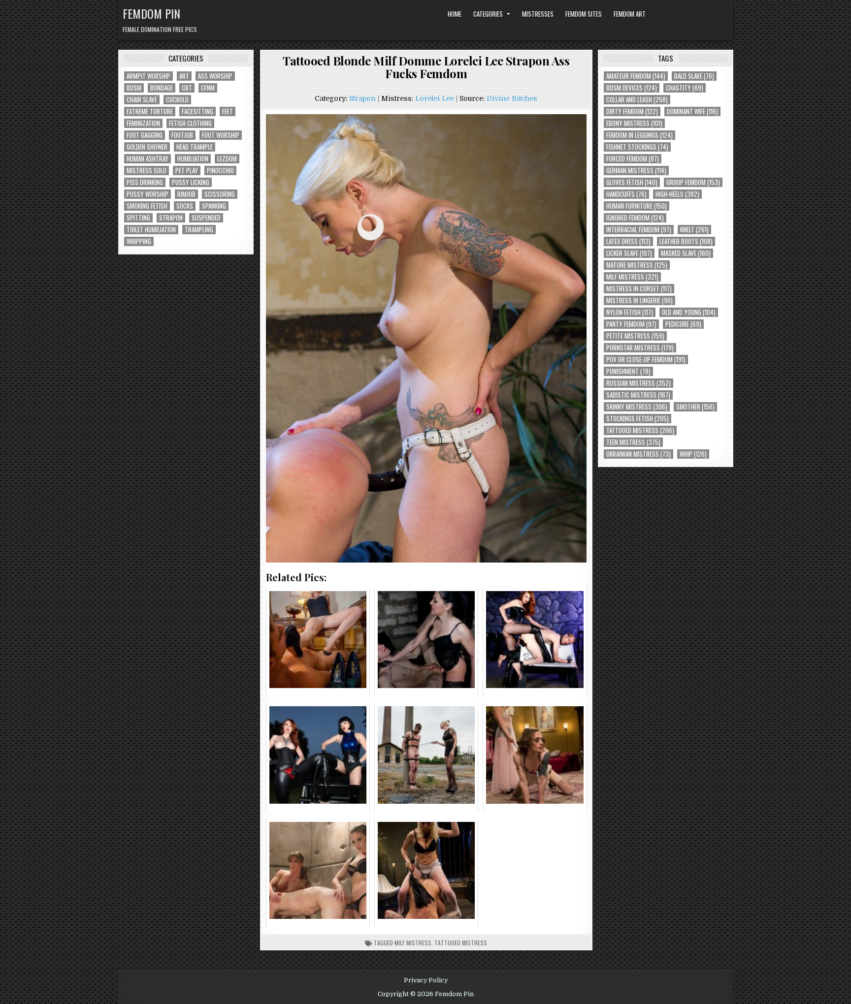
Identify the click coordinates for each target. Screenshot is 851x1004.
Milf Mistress (412, 943)
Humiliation (192, 158)
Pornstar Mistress (640, 347)
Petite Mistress (635, 336)
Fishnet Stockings (637, 147)
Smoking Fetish (147, 206)
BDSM (134, 88)
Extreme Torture (150, 111)
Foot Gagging (145, 135)
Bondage (161, 88)
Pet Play (186, 170)
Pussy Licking (190, 182)
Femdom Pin (151, 13)
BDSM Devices (631, 88)
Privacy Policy (426, 980)
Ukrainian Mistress (638, 454)
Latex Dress (628, 241)
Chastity (684, 88)
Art (184, 76)
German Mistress (636, 170)
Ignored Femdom (635, 217)
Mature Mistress (636, 265)
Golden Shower (147, 147)
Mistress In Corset (639, 288)
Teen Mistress (633, 442)
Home (454, 14)
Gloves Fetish (631, 182)
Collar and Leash (637, 99)
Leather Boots (686, 241)
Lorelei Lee (434, 98)
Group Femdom (693, 182)
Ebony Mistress (634, 123)
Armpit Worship (148, 76)
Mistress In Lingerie (639, 300)
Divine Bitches (512, 98)
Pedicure (683, 324)
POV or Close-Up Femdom (646, 359)
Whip (693, 454)
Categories (488, 14)
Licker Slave (629, 253)
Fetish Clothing (190, 123)
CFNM (208, 88)
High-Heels (677, 194)
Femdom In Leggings (639, 135)
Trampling (199, 229)
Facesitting (197, 111)
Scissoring (219, 194)
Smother (695, 406)
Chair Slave (142, 99)
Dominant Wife (692, 111)
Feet (227, 111)
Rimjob (186, 194)
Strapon (171, 217)
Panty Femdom (631, 324)
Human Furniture (636, 206)
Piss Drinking (145, 182)
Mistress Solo (146, 170)
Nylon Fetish (629, 312)
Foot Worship (220, 135)
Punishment (628, 371)
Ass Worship (215, 76)
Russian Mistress (638, 383)
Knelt (694, 229)
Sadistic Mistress (638, 395)
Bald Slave (694, 76)
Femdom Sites (583, 14)
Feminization (143, 123)
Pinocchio (220, 170)
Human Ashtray (147, 158)
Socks (184, 206)
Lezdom (227, 158)
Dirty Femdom (632, 111)
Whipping (139, 241)
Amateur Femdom (635, 76)
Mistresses (538, 14)
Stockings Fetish (637, 418)
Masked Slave (686, 253)
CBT (187, 88)
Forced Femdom (632, 158)
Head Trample (194, 147)
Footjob (182, 135)
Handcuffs (626, 194)
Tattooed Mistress (460, 943)
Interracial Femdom (638, 229)
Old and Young (689, 312)
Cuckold (177, 99)
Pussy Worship (147, 194)
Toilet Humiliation (151, 229)
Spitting (138, 217)
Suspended (206, 217)
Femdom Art (630, 14)
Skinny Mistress (636, 406)
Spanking (214, 206)
